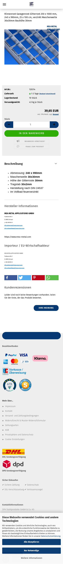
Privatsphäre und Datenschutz (19, 434)
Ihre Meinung (46, 308)
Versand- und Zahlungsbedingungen (22, 415)
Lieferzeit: (9, 93)
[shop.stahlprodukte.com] (31, 4)
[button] (8, 124)
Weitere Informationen (31, 558)
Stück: (7, 119)
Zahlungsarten (11, 425)
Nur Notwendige (31, 550)
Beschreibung (13, 164)
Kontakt (8, 411)
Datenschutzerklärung (50, 536)
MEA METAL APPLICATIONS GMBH (53, 29)
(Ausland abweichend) (47, 94)
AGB (7, 430)
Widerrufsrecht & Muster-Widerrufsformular (25, 420)
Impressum (10, 406)
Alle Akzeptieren (31, 542)
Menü (4, 4)
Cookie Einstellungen (15, 439)
